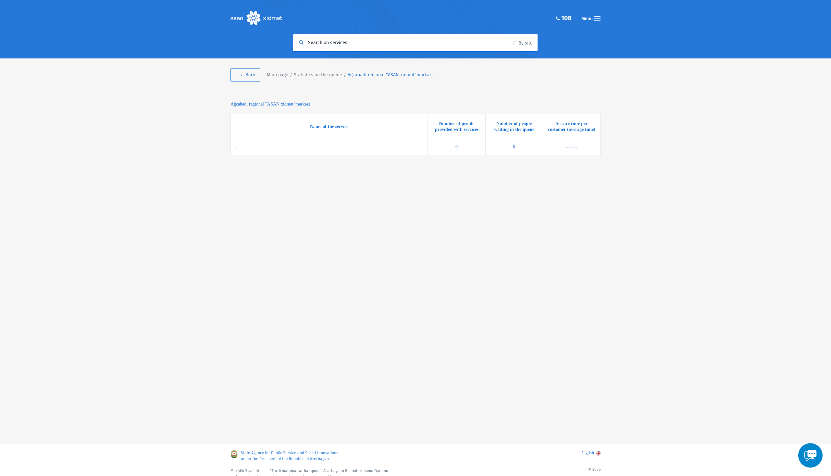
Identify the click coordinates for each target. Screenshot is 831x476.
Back (250, 75)
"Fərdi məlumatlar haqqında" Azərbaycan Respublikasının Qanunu (329, 471)
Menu (587, 18)
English (587, 453)
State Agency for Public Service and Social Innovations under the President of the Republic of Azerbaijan (289, 456)
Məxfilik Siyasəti (244, 471)
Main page (277, 75)
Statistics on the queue (318, 75)
